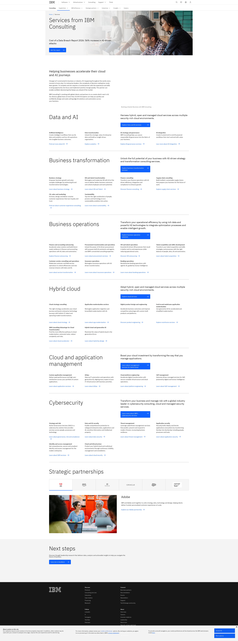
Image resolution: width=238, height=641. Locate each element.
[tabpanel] (119, 512)
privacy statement (113, 633)
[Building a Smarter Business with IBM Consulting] (155, 87)
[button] (185, 2)
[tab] (60, 484)
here (153, 633)
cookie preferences (106, 631)
